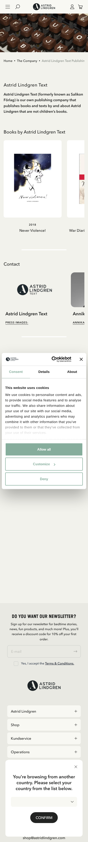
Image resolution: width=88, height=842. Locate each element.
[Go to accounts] (71, 6)
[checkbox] (16, 663)
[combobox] (44, 802)
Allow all (44, 449)
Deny (44, 479)
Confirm (44, 817)
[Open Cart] (78, 6)
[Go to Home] (44, 6)
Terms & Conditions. (59, 663)
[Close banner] (81, 359)
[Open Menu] (7, 7)
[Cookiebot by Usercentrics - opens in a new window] (53, 359)
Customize (41, 464)
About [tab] (72, 372)
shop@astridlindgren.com (44, 837)
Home (8, 61)
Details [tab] (44, 372)
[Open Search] (19, 7)
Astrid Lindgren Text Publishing (64, 61)
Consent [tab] (16, 372)
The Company (27, 61)
